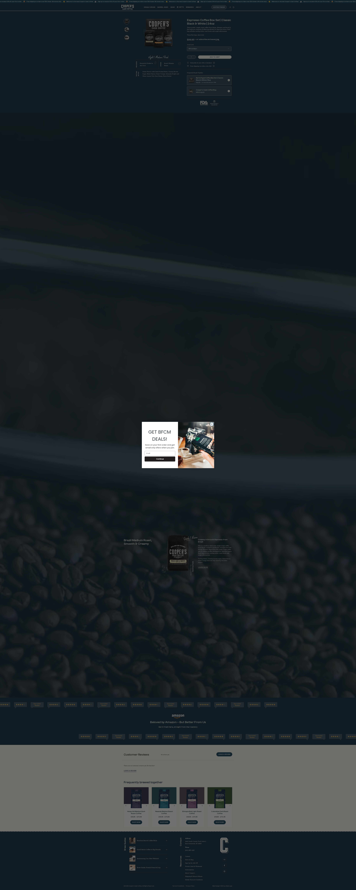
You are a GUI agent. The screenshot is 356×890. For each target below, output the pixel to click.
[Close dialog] (211, 424)
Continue (160, 459)
